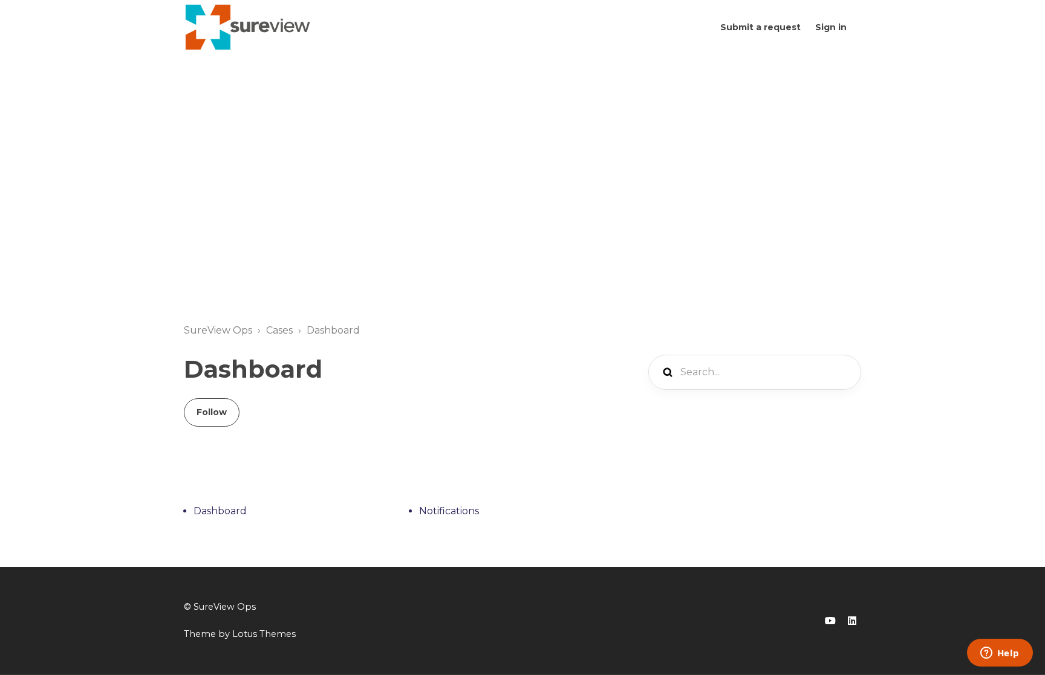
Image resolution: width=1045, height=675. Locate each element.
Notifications (449, 511)
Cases (279, 330)
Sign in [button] (831, 27)
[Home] (248, 27)
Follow (212, 412)
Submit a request (760, 27)
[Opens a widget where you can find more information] (999, 654)
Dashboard (333, 330)
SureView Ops (218, 330)
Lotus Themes (264, 633)
